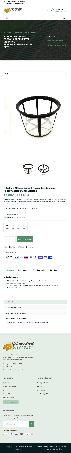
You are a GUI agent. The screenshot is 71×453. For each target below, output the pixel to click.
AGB (4, 390)
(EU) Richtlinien (57, 449)
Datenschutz (47, 449)
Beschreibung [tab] (9, 270)
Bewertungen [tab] (23, 270)
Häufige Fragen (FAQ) (50, 446)
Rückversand (41, 390)
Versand (39, 386)
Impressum (6, 383)
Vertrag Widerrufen (11, 402)
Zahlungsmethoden (43, 383)
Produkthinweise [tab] (39, 270)
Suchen (39, 446)
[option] (35, 114)
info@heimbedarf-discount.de (15, 1)
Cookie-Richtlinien (8, 394)
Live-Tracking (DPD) (43, 394)
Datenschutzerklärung (9, 386)
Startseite (50, 37)
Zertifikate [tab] (54, 270)
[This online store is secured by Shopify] (9, 257)
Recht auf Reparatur (9, 397)
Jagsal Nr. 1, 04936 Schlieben (15, 3)
